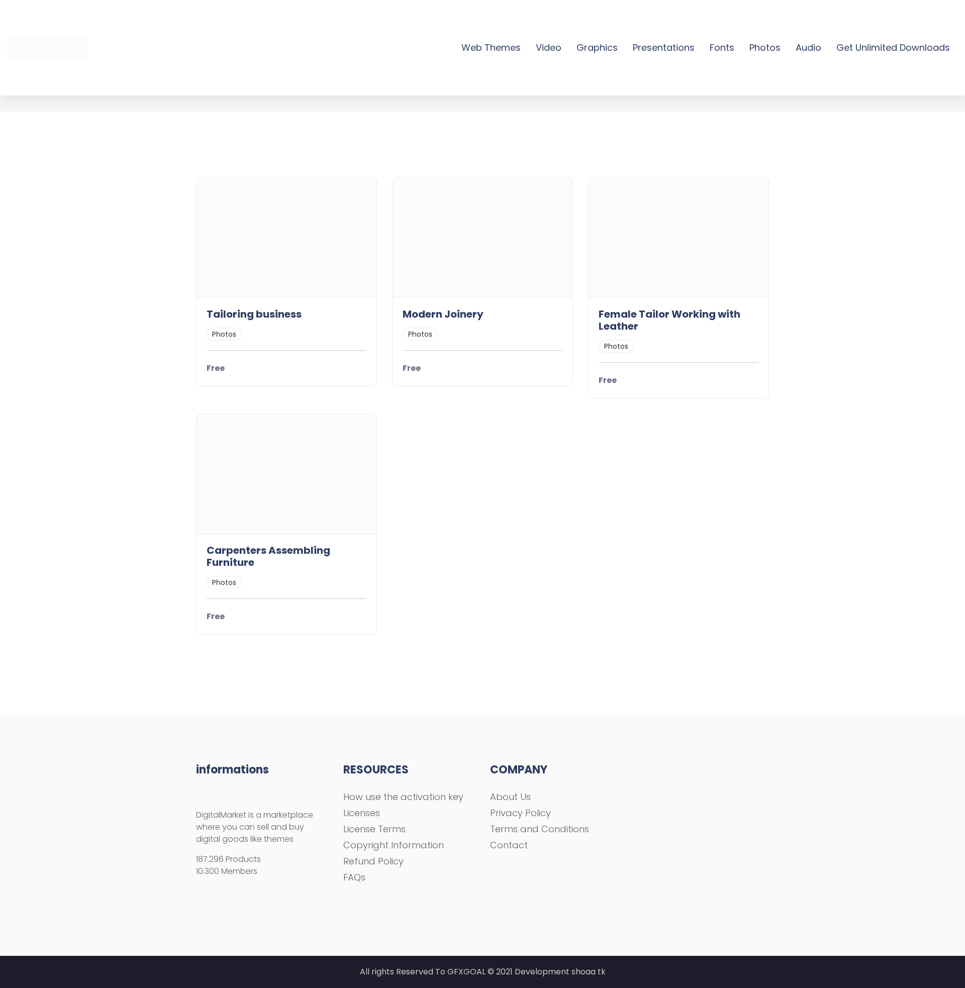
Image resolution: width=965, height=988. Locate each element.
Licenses (361, 813)
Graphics (597, 47)
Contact (509, 845)
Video (548, 47)
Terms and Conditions (539, 829)
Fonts (722, 47)
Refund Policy (373, 861)
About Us (510, 797)
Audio (808, 47)
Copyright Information (393, 845)
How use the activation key (403, 797)
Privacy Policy (520, 813)
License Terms (374, 829)
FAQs (354, 877)
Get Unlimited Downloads (893, 47)
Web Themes (491, 47)
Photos (765, 47)
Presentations (664, 47)
